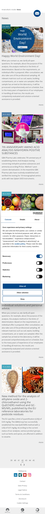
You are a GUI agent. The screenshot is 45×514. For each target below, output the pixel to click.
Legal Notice (22, 490)
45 (34, 460)
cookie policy (20, 244)
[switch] (39, 263)
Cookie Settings (22, 503)
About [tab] (37, 219)
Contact (22, 481)
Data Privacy (22, 486)
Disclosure (22, 499)
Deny (22, 299)
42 (22, 460)
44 (30, 460)
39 (11, 460)
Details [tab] (22, 219)
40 (15, 460)
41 (19, 460)
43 (26, 460)
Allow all (22, 286)
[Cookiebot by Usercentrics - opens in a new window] (32, 213)
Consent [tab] (8, 219)
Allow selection (22, 293)
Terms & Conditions (22, 494)
